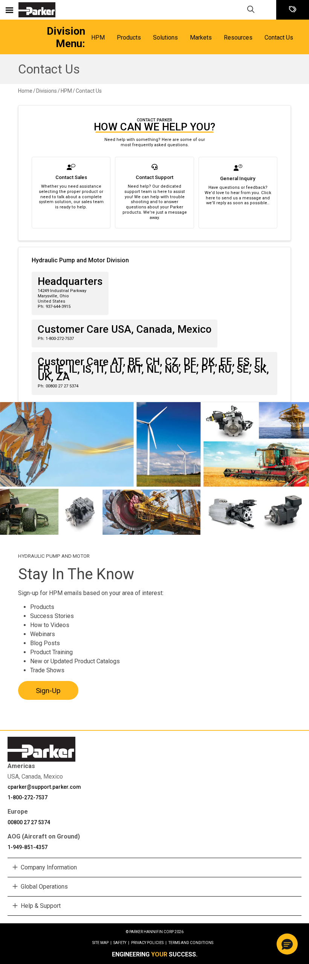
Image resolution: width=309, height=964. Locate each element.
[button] (287, 944)
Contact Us (49, 69)
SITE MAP (102, 943)
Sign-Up (48, 690)
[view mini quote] (292, 10)
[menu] (9, 9)
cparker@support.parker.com (44, 787)
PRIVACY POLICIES (149, 943)
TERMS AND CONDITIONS (190, 943)
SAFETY (121, 943)
